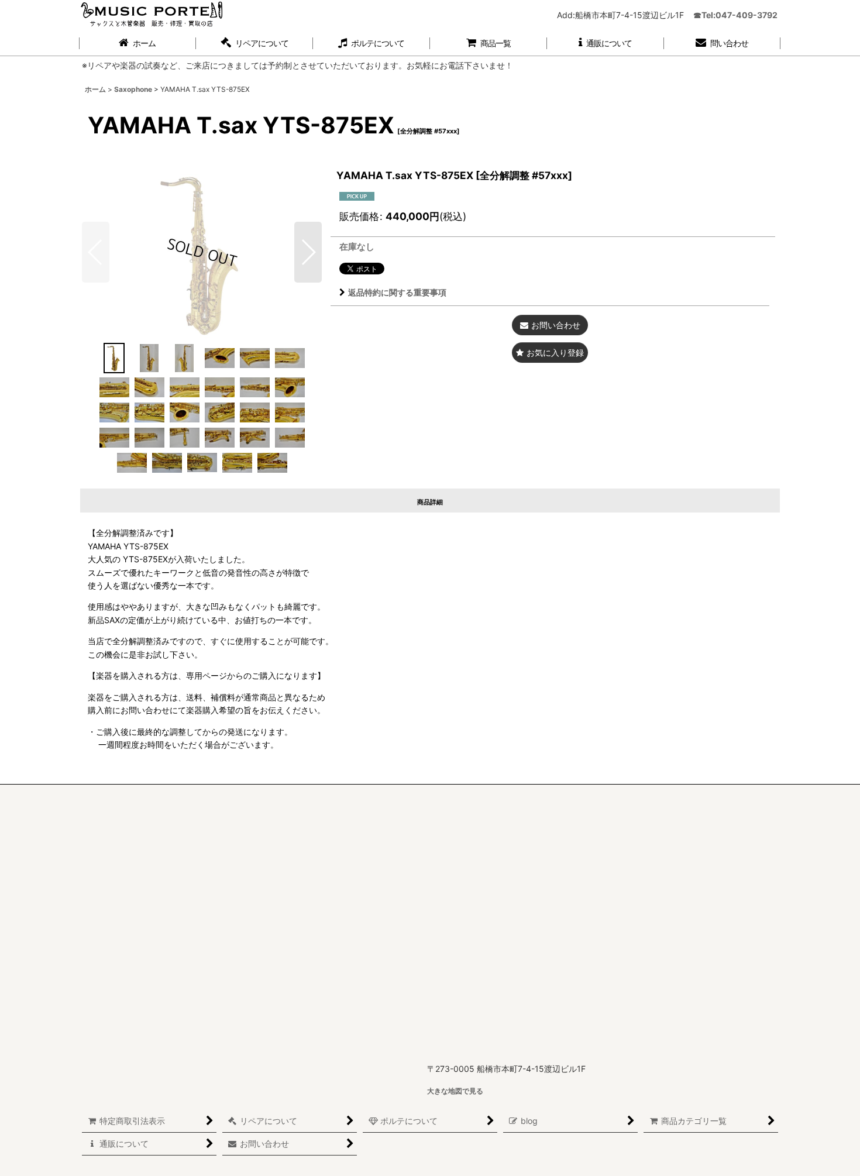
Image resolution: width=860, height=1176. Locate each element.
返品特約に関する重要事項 (397, 292)
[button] (254, 44)
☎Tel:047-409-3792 (735, 15)
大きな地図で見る (455, 1090)
